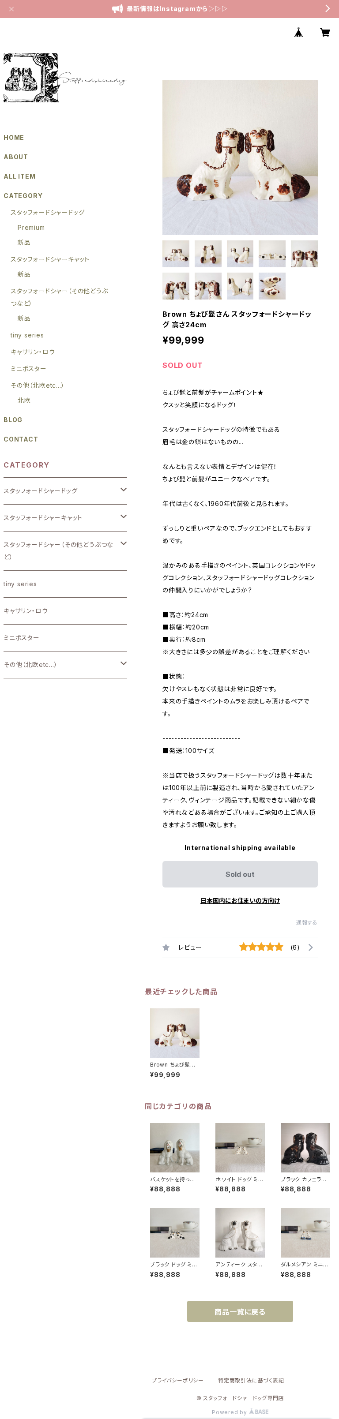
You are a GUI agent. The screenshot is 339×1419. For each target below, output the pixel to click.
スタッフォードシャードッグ (47, 212)
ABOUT (16, 157)
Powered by (230, 1412)
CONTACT (21, 439)
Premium (31, 227)
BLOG (13, 419)
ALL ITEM (19, 176)
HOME (14, 137)
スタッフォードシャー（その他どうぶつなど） (58, 551)
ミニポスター (29, 368)
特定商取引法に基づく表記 (251, 1380)
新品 (24, 242)
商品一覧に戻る (240, 1311)
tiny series (27, 335)
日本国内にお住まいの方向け (240, 900)
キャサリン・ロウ (33, 352)
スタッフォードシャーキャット (50, 259)
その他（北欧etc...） (37, 385)
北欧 (24, 400)
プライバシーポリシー (178, 1380)
